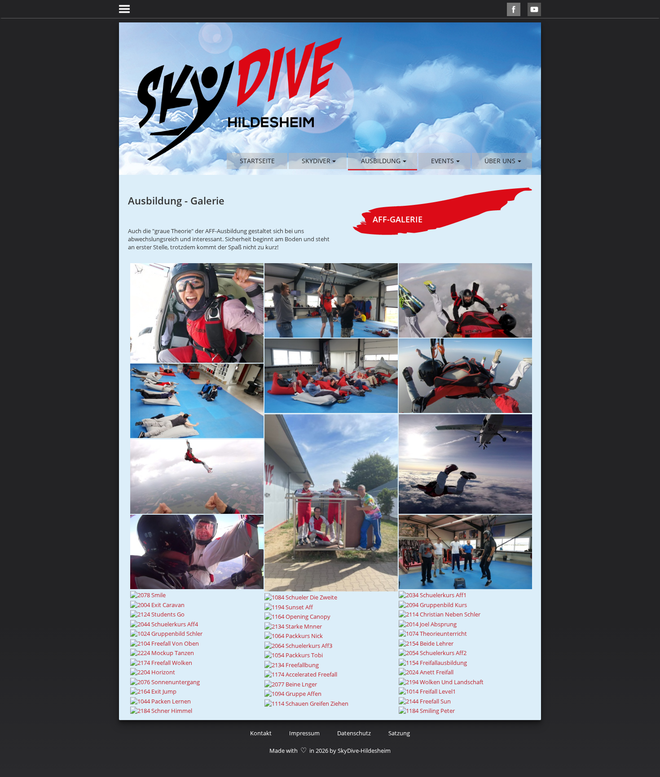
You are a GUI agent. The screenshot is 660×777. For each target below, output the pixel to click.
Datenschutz (354, 733)
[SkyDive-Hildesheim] (240, 98)
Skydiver (316, 160)
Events (442, 160)
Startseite (257, 160)
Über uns (499, 160)
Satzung (399, 733)
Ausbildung (380, 160)
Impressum (304, 733)
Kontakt (261, 733)
